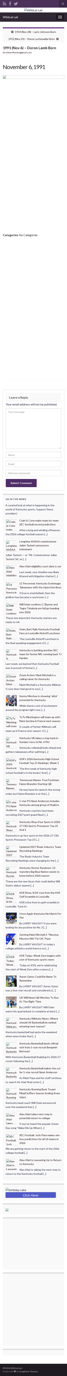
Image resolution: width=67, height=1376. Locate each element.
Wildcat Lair (10, 17)
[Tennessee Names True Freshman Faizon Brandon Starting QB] (11, 784)
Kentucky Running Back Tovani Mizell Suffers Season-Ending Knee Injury (39, 1093)
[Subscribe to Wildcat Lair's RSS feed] (4, 3)
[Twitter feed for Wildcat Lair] (16, 3)
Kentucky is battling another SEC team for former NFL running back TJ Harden (40, 654)
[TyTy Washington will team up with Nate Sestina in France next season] (11, 721)
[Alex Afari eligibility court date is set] (11, 570)
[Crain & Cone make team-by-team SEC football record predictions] (11, 524)
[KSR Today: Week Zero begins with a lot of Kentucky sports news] (11, 959)
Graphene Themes (28, 1371)
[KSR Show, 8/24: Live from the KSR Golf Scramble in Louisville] (11, 896)
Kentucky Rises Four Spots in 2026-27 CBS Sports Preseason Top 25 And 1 (40, 825)
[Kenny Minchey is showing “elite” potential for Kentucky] (11, 700)
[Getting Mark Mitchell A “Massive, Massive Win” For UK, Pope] (11, 938)
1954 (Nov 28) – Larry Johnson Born (35, 31)
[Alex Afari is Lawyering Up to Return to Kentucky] (11, 1164)
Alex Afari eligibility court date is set (40, 566)
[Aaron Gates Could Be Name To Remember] (11, 980)
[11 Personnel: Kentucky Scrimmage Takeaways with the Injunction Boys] (11, 587)
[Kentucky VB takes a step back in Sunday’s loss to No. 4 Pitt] (11, 742)
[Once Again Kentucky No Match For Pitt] (11, 917)
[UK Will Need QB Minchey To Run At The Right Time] (11, 1001)
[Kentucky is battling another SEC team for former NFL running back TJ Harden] (11, 654)
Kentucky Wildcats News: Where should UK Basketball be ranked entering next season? (38, 1022)
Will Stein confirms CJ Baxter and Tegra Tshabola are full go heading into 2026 (39, 608)
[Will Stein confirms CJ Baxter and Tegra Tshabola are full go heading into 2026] (11, 608)
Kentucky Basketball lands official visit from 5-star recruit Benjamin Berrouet (38, 1047)
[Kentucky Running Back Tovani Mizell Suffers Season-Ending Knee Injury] (11, 1093)
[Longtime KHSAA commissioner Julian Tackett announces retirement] (11, 545)
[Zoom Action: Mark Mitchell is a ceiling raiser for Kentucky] (11, 679)
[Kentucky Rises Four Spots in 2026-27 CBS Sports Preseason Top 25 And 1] (11, 826)
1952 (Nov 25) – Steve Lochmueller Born (31, 38)
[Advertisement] (33, 188)
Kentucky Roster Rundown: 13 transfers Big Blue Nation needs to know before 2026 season (39, 871)
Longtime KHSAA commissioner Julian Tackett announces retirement (37, 545)
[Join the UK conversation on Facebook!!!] (10, 3)
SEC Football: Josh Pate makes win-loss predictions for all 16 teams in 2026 (39, 1139)
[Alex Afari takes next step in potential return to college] (11, 1118)
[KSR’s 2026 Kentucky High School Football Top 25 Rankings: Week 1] (11, 763)
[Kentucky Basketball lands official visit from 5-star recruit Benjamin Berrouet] (11, 1047)
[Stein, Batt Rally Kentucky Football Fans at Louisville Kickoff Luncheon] (11, 633)
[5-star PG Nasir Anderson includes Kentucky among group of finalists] (11, 805)
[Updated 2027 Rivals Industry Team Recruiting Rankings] (11, 850)
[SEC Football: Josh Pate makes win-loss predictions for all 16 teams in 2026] (11, 1139)
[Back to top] (58, 1367)
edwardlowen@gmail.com (19, 52)
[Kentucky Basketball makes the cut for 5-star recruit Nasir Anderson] (11, 1072)
